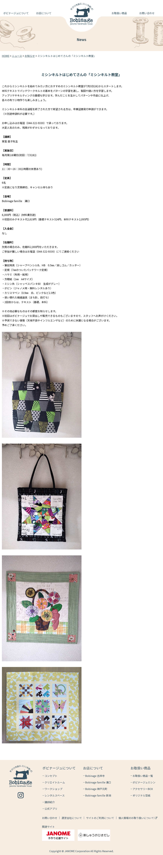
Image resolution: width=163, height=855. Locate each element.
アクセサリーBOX (143, 789)
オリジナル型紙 (141, 795)
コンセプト (51, 776)
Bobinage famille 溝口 (98, 782)
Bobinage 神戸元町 (96, 789)
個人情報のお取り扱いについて (136, 818)
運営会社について (72, 818)
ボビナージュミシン (144, 782)
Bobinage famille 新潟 (98, 795)
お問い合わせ (147, 13)
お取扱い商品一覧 (143, 776)
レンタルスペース (55, 795)
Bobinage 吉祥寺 (95, 776)
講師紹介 (50, 802)
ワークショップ (53, 789)
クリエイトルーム (55, 782)
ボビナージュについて (16, 13)
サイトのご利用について (100, 818)
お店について (43, 13)
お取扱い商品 (119, 13)
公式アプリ (51, 809)
